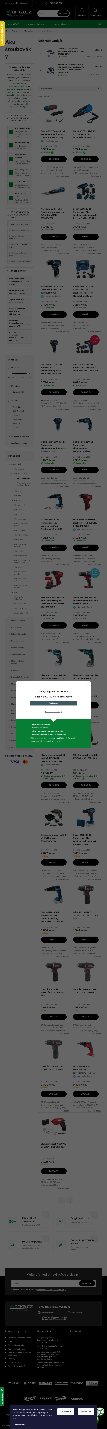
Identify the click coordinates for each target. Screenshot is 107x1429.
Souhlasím (86, 1411)
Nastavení (20, 1424)
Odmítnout (66, 1411)
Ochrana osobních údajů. (53, 712)
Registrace (53, 703)
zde (14, 1418)
